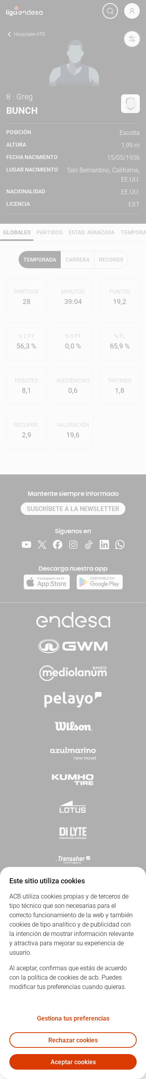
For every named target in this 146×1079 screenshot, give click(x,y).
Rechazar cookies (73, 1040)
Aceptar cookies (73, 1062)
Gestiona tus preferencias (73, 1018)
